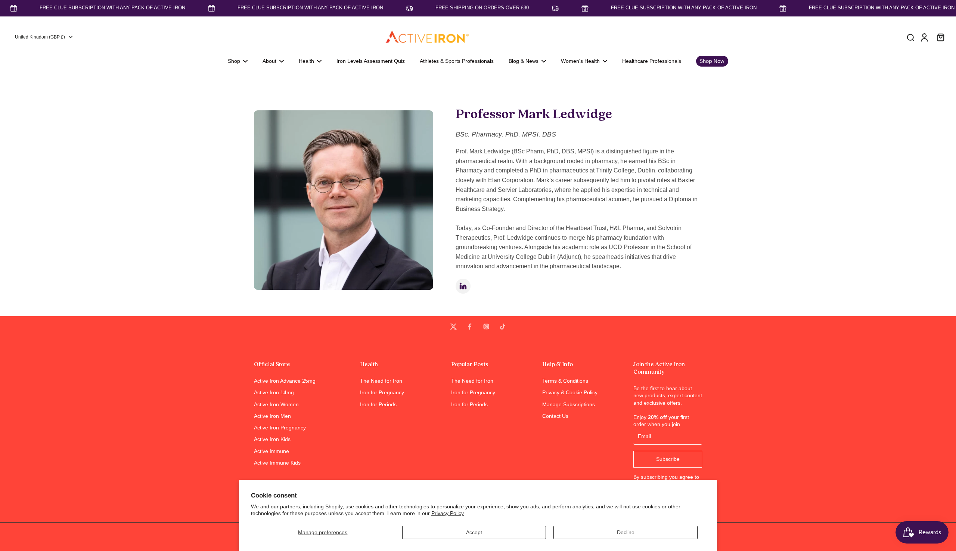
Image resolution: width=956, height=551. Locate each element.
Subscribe (668, 459)
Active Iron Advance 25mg (285, 381)
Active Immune (271, 451)
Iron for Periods (378, 404)
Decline (625, 532)
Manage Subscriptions (568, 404)
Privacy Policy (447, 513)
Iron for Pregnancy (382, 392)
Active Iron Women (276, 404)
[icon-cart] (940, 37)
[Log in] (924, 37)
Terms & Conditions (565, 381)
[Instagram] (486, 326)
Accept (474, 532)
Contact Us (555, 416)
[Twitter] (453, 326)
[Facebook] (470, 326)
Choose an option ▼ (24, 80)
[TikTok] (502, 326)
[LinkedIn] (463, 286)
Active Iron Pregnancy (280, 428)
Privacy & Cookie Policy (570, 392)
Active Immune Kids (277, 463)
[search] (910, 37)
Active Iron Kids (272, 439)
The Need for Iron (381, 381)
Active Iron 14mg (274, 392)
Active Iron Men (272, 416)
